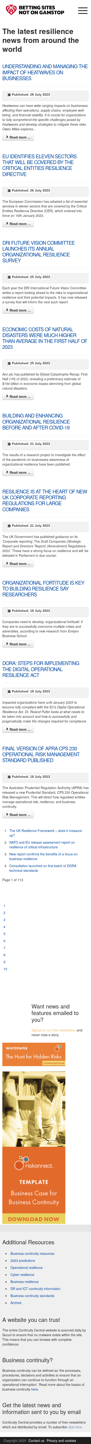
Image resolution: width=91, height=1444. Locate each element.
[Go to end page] (5, 983)
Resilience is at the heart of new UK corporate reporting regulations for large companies (44, 500)
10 (5, 968)
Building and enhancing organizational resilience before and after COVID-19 (36, 421)
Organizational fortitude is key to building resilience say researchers (43, 588)
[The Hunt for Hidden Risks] (33, 1053)
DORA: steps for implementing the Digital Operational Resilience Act (40, 668)
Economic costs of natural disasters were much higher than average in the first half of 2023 (44, 338)
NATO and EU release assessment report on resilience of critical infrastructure (42, 844)
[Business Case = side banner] (33, 1144)
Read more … (20, 137)
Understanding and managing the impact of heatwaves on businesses (45, 72)
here (34, 1389)
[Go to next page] (5, 976)
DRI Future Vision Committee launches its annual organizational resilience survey (38, 251)
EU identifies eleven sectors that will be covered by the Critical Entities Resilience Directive (39, 165)
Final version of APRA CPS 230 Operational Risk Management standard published (41, 754)
